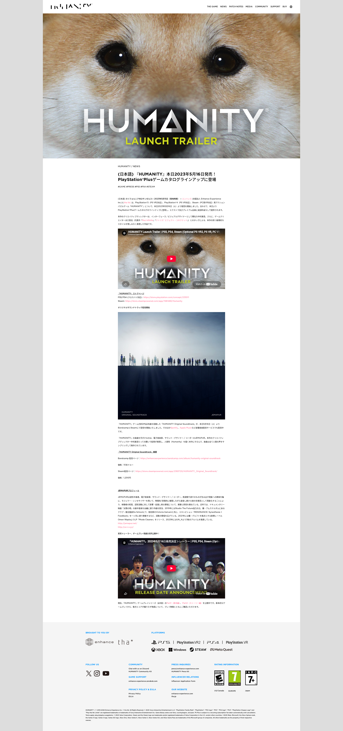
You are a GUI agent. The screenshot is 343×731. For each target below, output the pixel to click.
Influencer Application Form (183, 681)
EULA (131, 696)
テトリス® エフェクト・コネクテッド (171, 220)
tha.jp (174, 696)
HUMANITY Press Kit (180, 671)
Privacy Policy (135, 694)
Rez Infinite (147, 220)
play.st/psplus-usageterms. (104, 715)
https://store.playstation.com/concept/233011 (166, 297)
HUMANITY (124, 166)
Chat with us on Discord (139, 669)
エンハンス (187, 199)
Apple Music (186, 428)
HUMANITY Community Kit (140, 671)
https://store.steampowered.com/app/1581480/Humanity (153, 301)
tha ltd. (127, 202)
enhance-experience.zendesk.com (143, 681)
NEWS (136, 166)
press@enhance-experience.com (185, 669)
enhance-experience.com (182, 694)
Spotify (174, 428)
